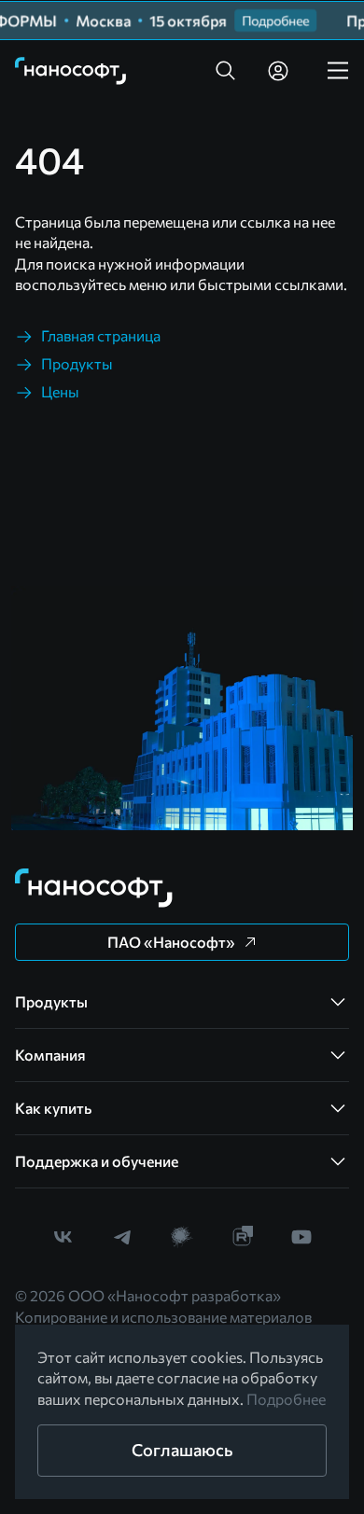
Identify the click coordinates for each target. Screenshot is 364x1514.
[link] (71, 70)
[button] (226, 71)
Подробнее (286, 1399)
